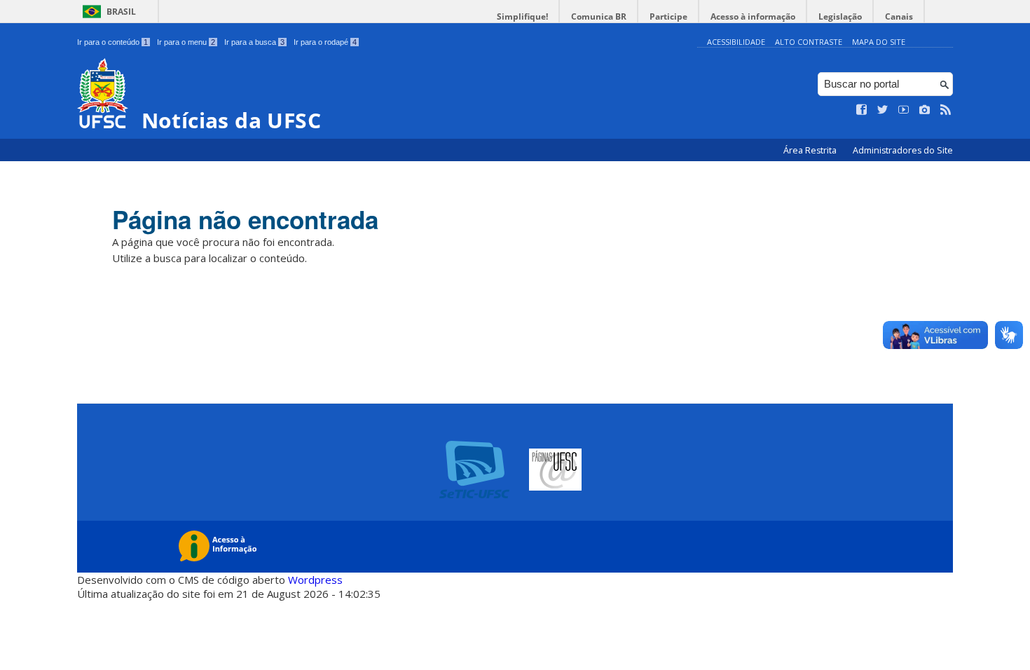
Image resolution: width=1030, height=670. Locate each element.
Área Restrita (811, 150)
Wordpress (315, 580)
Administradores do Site (903, 150)
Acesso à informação (752, 16)
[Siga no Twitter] (882, 110)
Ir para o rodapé (325, 42)
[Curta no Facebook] (861, 110)
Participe (668, 16)
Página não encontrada (245, 219)
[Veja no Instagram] (925, 110)
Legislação (840, 16)
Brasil (121, 12)
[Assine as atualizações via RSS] (946, 110)
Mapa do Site (878, 41)
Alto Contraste (808, 41)
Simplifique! (522, 16)
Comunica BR (598, 16)
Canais (899, 16)
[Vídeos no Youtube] (903, 110)
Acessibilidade (736, 41)
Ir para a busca (254, 42)
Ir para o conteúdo (112, 42)
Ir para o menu (186, 42)
